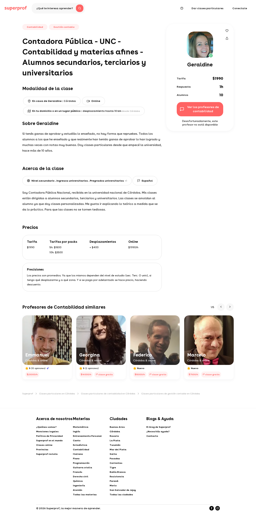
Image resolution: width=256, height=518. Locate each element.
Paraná (114, 481)
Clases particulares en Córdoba (57, 393)
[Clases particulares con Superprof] (15, 8)
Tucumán (115, 445)
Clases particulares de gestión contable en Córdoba (170, 393)
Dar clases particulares (207, 8)
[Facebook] (211, 508)
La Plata (115, 440)
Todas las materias (85, 494)
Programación (81, 463)
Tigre (113, 467)
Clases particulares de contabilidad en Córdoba (108, 393)
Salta (113, 454)
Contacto (152, 436)
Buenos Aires (117, 427)
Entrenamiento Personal (87, 436)
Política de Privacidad (49, 436)
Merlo (113, 485)
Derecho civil (80, 476)
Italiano (78, 454)
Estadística (80, 445)
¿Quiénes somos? (46, 427)
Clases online (44, 445)
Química (78, 481)
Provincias (42, 449)
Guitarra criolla (82, 467)
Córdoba (115, 431)
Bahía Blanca (118, 472)
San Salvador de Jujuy (123, 490)
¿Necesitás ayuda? (158, 431)
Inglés (76, 431)
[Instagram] (217, 508)
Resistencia (117, 476)
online (95, 100)
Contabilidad (81, 449)
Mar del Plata (118, 449)
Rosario (114, 436)
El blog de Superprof (158, 427)
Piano (76, 458)
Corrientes (116, 463)
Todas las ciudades (121, 494)
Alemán (77, 490)
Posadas (115, 458)
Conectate (239, 8)
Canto (76, 440)
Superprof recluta (47, 454)
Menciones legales (47, 431)
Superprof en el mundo (49, 440)
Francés (77, 472)
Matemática (80, 427)
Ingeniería (79, 485)
